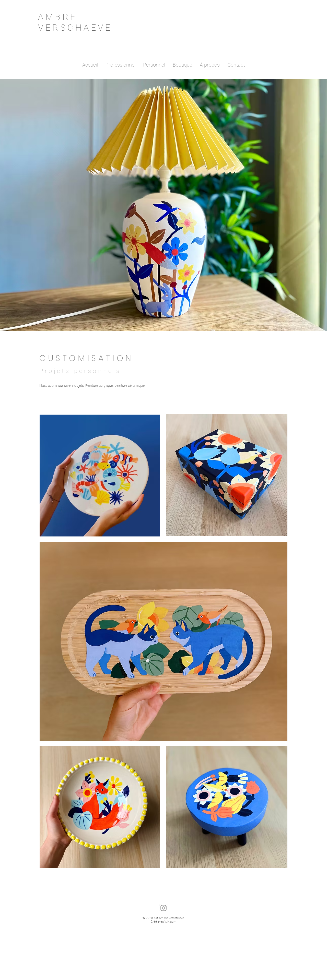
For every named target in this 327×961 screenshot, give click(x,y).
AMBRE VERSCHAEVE (75, 22)
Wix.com (170, 922)
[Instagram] (163, 908)
